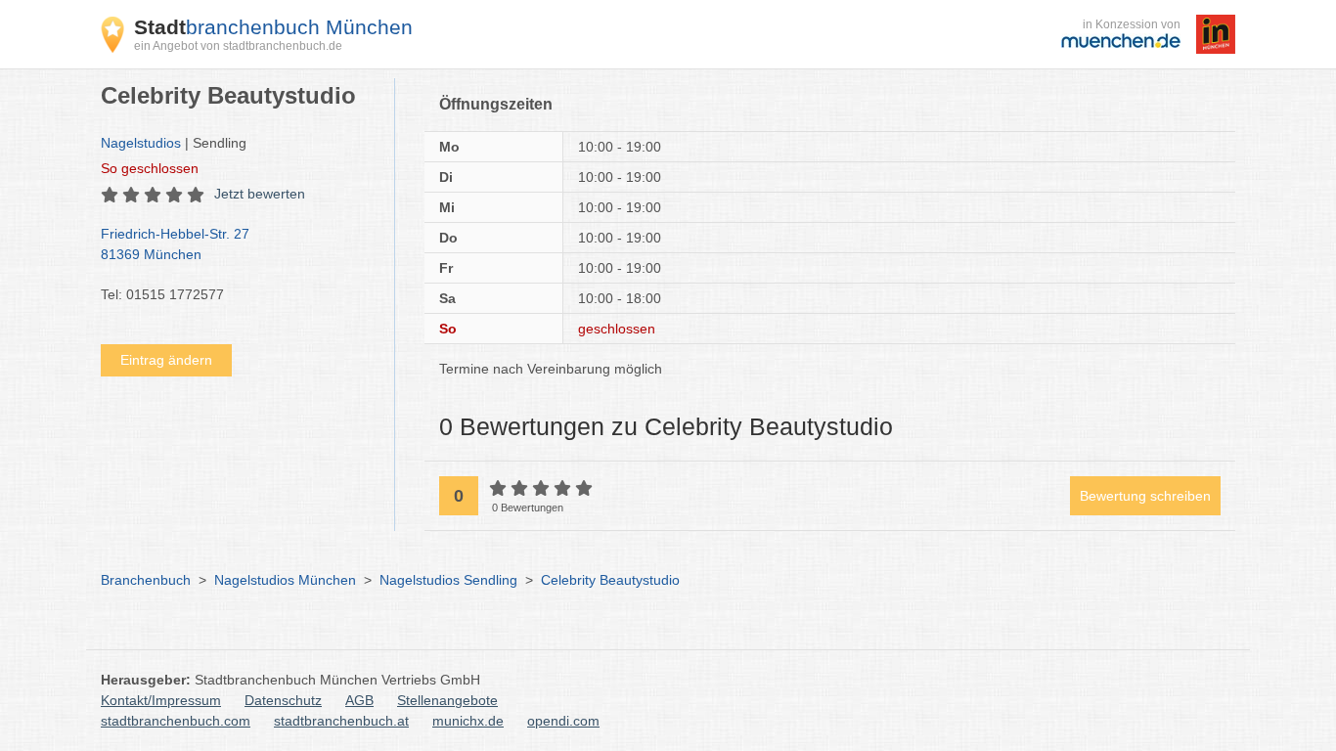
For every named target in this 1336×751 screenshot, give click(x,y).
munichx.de (468, 721)
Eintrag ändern (166, 360)
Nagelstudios (141, 143)
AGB (359, 700)
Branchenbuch (146, 580)
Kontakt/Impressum (161, 700)
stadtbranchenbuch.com (175, 721)
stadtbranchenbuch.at (341, 721)
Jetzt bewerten (259, 193)
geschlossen (150, 168)
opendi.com (563, 721)
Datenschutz (283, 700)
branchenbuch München (273, 27)
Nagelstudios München (285, 580)
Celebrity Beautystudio (610, 580)
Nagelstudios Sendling (448, 580)
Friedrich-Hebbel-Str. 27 (175, 244)
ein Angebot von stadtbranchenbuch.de (238, 46)
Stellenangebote (447, 700)
